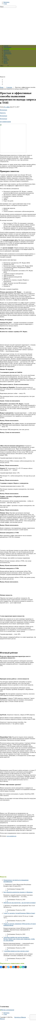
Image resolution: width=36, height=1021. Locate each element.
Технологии (7, 52)
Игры (5, 56)
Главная (5, 45)
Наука (5, 61)
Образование (7, 47)
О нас (5, 3)
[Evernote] (21, 967)
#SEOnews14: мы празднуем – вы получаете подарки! (19, 902)
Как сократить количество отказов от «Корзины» (18, 892)
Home (1, 87)
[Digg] (16, 967)
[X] (3, 967)
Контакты (6, 2)
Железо (5, 63)
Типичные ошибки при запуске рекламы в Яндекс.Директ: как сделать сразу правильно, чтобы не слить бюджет (19, 939)
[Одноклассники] (11, 967)
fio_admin (7, 107)
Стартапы (6, 49)
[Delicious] (8, 967)
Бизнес (5, 58)
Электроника (7, 53)
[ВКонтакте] (1, 967)
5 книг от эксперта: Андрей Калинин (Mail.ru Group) (19, 913)
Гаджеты (6, 59)
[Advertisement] (18, 25)
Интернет (6, 50)
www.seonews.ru (11, 836)
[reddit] (18, 967)
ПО (4, 55)
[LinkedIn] (23, 967)
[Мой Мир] (13, 967)
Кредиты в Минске (20, 1017)
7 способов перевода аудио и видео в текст (16, 951)
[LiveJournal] (25, 967)
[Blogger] (6, 967)
